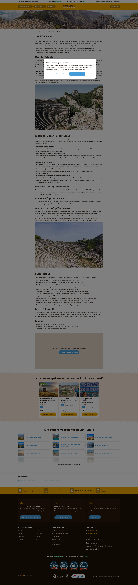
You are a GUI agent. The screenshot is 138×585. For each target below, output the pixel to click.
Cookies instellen (60, 74)
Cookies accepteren (77, 74)
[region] (70, 69)
